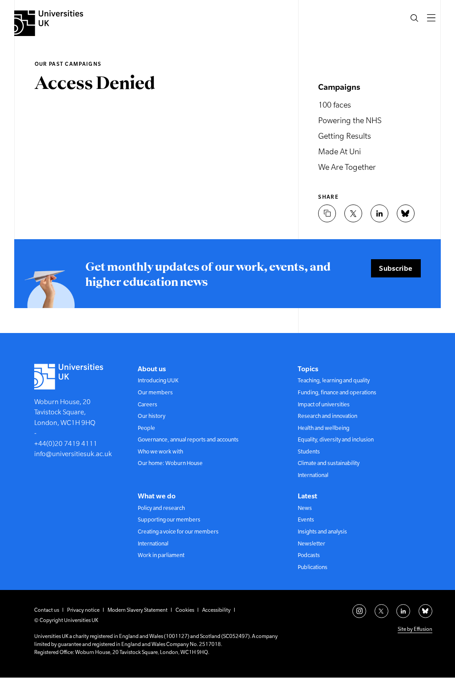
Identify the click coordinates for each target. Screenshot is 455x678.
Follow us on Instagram (359, 611)
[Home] (48, 23)
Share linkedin (379, 213)
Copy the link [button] (327, 213)
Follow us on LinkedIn (403, 611)
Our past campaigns (68, 64)
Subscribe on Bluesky (425, 611)
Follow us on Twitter (381, 611)
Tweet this (353, 213)
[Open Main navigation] (431, 17)
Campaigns (339, 87)
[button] (414, 17)
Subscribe (395, 268)
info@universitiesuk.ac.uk (73, 453)
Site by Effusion (415, 629)
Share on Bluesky (406, 213)
